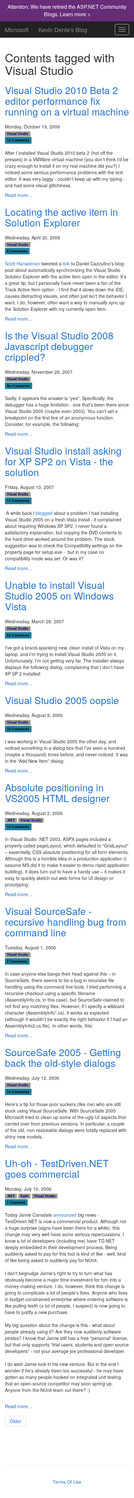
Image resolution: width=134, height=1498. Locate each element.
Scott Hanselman (22, 263)
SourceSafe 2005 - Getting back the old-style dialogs (63, 1057)
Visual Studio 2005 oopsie (62, 700)
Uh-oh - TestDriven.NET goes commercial (57, 1168)
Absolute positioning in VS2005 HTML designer (57, 792)
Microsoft (17, 28)
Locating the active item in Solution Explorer (61, 217)
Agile (24, 1196)
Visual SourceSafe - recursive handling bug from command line (65, 922)
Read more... (18, 195)
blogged (44, 513)
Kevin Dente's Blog (62, 28)
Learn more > (75, 14)
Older (15, 1421)
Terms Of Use (67, 1482)
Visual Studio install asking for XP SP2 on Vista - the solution (63, 461)
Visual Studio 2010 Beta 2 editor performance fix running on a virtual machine (67, 101)
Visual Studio (17, 133)
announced (64, 1215)
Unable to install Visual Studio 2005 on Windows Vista (59, 595)
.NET (11, 820)
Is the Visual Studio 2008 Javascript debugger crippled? (59, 346)
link (66, 263)
